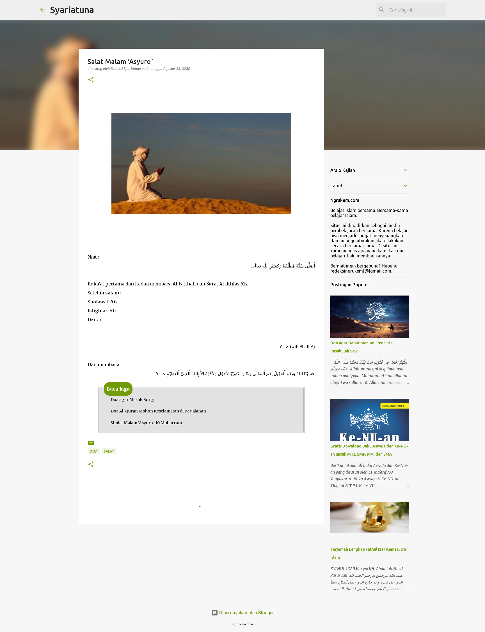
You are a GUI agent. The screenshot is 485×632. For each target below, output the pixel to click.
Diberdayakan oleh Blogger (246, 612)
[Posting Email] (91, 445)
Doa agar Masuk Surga (133, 399)
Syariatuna (72, 9)
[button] (91, 80)
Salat (109, 451)
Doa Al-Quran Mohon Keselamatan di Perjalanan (158, 411)
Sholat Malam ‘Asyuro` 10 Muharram (146, 422)
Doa (93, 451)
